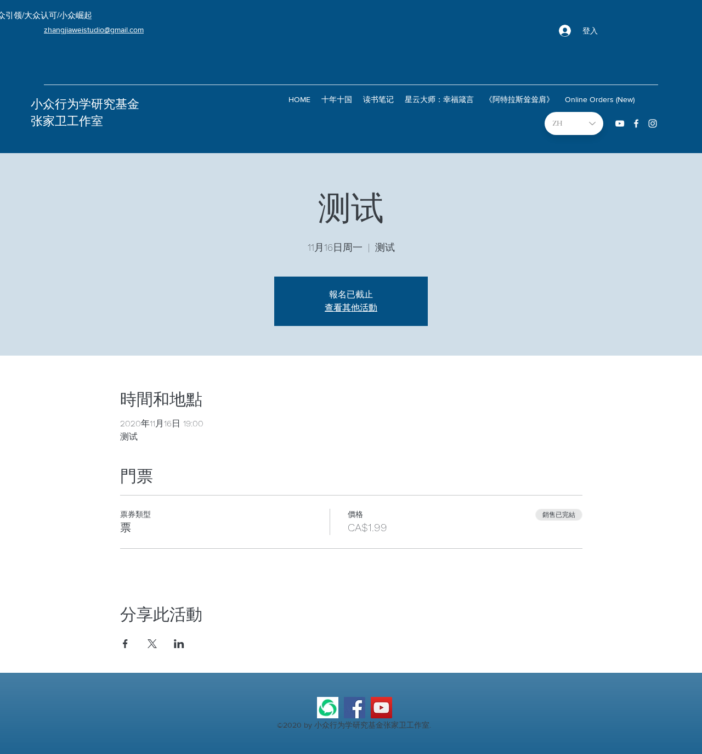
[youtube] (619, 123)
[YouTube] (381, 707)
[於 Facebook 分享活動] (125, 643)
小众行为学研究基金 (85, 104)
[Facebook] (354, 707)
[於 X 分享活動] (152, 643)
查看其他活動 (351, 307)
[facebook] (636, 123)
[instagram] (652, 123)
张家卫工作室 (67, 121)
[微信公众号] (327, 707)
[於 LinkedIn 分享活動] (179, 643)
